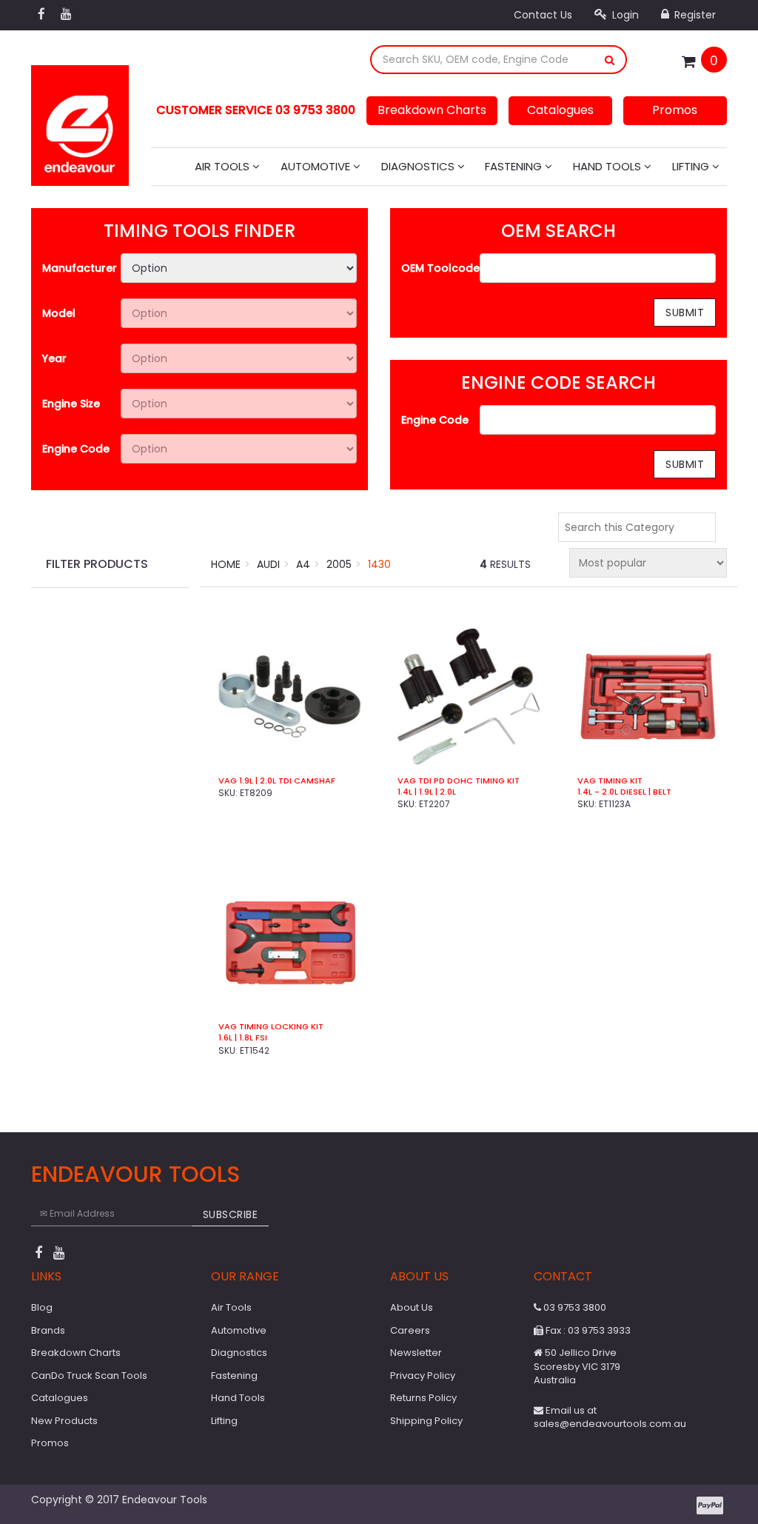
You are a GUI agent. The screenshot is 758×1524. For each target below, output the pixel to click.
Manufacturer (79, 268)
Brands (48, 1330)
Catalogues (560, 109)
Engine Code (76, 448)
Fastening (515, 166)
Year (54, 358)
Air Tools (223, 166)
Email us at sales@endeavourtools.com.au (610, 1417)
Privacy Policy (422, 1375)
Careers (410, 1330)
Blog (42, 1307)
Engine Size (71, 403)
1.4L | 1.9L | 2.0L (427, 792)
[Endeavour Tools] (80, 121)
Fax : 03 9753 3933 (587, 1330)
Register (693, 14)
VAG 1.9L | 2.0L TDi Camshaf (276, 780)
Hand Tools (608, 166)
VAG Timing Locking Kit (270, 1026)
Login (624, 14)
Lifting (692, 166)
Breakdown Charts (432, 109)
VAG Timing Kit (610, 780)
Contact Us (543, 14)
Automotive (317, 166)
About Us (411, 1307)
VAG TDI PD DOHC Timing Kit (459, 780)
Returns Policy (423, 1398)
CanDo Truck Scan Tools (89, 1375)
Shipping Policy (426, 1421)
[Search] (610, 60)
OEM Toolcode (440, 268)
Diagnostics (419, 166)
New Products (64, 1421)
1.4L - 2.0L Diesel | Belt (624, 792)
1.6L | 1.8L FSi (242, 1037)
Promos (674, 109)
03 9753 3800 (573, 1307)
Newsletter (416, 1353)
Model (59, 313)
